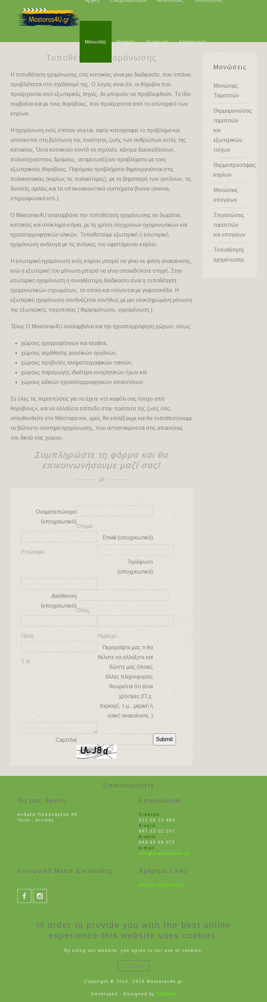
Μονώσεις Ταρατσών (226, 90)
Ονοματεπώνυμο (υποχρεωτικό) (56, 516)
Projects (126, 42)
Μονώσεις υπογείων (225, 195)
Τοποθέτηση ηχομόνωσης (228, 255)
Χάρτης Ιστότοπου (162, 884)
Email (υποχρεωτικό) (128, 537)
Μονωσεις (95, 42)
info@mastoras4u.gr (164, 853)
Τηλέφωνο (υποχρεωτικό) (135, 567)
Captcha (66, 740)
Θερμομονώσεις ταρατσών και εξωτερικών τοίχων (229, 130)
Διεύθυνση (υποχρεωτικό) (58, 601)
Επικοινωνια (192, 42)
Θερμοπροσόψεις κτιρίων (229, 170)
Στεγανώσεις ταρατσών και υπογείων (229, 225)
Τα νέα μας (157, 42)
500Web (166, 994)
